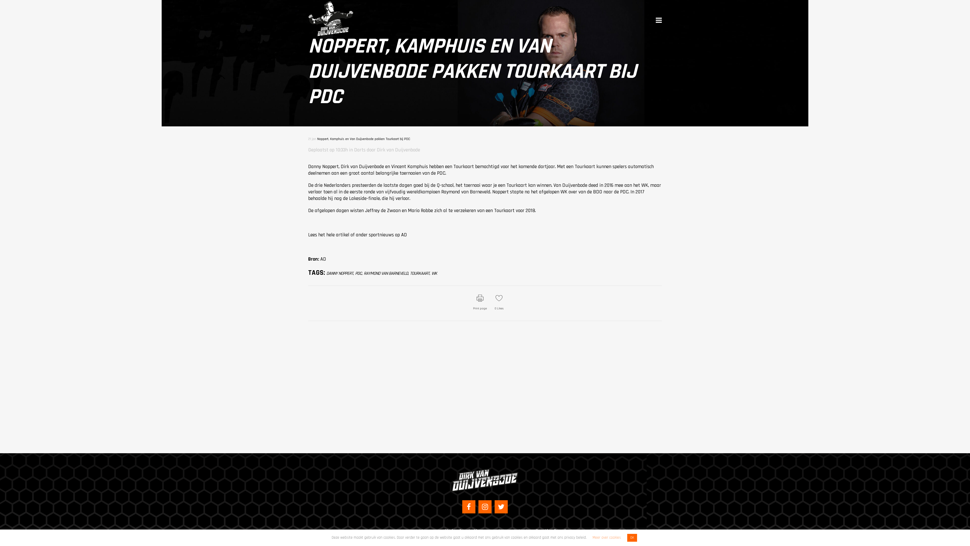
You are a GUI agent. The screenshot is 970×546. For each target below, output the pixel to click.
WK (434, 273)
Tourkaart (419, 273)
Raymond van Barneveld (386, 273)
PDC (358, 273)
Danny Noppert (339, 273)
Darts (360, 150)
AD (404, 235)
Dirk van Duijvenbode (398, 150)
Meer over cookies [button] (607, 537)
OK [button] (632, 538)
